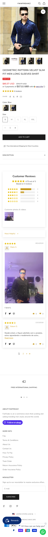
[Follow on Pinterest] (17, 506)
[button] (24, 86)
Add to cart (24, 137)
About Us (6, 444)
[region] (24, 386)
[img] (10, 243)
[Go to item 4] (30, 61)
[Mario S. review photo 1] (24, 277)
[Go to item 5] (38, 61)
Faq (4, 436)
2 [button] (23, 353)
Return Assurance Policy (12, 465)
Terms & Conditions (10, 440)
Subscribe (10, 497)
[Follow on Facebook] (4, 506)
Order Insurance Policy (12, 469)
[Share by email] (21, 97)
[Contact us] (43, 532)
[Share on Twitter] (14, 97)
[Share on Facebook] (10, 97)
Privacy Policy (8, 457)
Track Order (7, 461)
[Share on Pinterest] (17, 97)
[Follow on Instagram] (10, 506)
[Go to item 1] (6, 61)
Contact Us (7, 448)
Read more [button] (9, 338)
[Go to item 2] (14, 59)
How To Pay (7, 453)
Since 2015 (32, 519)
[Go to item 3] (22, 61)
